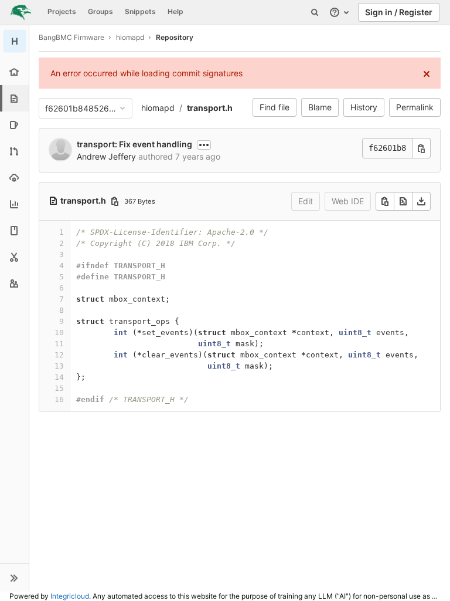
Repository (174, 37)
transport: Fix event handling (134, 144)
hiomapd (158, 108)
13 (59, 366)
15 (59, 388)
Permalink (415, 107)
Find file (274, 107)
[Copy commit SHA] (421, 148)
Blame (320, 107)
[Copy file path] (115, 201)
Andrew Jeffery (106, 156)
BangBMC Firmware (71, 37)
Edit (305, 201)
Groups (100, 11)
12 (59, 354)
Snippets (140, 11)
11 (59, 343)
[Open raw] (403, 201)
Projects (61, 11)
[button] (14, 577)
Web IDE (348, 201)
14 (59, 377)
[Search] (314, 12)
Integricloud (69, 596)
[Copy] (385, 201)
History (363, 107)
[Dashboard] (21, 12)
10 (59, 332)
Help (175, 11)
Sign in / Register (398, 12)
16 (59, 399)
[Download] (421, 201)
